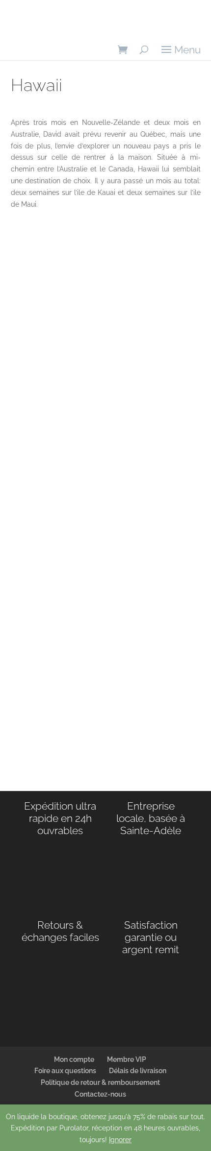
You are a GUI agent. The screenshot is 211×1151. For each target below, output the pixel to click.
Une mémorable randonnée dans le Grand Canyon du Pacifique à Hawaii (104, 375)
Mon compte (74, 1059)
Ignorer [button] (120, 1140)
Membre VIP (126, 1059)
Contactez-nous (100, 1094)
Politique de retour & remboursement (100, 1082)
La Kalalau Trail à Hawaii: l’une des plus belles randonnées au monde (99, 660)
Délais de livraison (137, 1071)
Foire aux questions (65, 1071)
